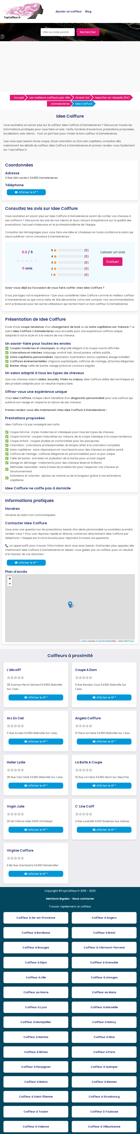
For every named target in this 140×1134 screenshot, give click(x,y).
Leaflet (84, 641)
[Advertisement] (70, 67)
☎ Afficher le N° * (26, 192)
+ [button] (10, 579)
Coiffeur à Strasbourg (104, 1097)
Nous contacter (83, 899)
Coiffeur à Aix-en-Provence (35, 918)
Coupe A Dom (86, 670)
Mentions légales (57, 899)
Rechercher (88, 32)
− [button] (10, 584)
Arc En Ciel (15, 718)
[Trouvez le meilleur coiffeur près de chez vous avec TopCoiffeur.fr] (23, 17)
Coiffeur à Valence (36, 1127)
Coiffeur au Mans (104, 992)
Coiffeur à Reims (36, 1082)
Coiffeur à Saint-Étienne (36, 1097)
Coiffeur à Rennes (104, 1082)
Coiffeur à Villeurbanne (104, 1127)
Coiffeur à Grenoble (104, 962)
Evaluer (112, 261)
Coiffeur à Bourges (36, 947)
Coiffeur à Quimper (104, 1067)
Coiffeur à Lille (36, 977)
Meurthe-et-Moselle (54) (112, 98)
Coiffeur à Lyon (36, 1007)
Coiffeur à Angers (104, 918)
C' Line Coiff (84, 806)
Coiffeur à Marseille (104, 1007)
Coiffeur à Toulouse (104, 1112)
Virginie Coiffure (20, 850)
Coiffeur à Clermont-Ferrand (104, 947)
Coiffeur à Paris (104, 1052)
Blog (88, 11)
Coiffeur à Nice (104, 1037)
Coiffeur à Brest (104, 933)
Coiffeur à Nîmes (36, 1052)
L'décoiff (14, 670)
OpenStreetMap (104, 641)
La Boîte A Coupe (88, 762)
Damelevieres (60, 104)
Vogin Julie (15, 806)
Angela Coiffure (88, 718)
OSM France (128, 641)
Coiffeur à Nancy (104, 1022)
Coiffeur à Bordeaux (36, 933)
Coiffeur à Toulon (36, 1112)
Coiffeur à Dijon (36, 962)
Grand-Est (82, 98)
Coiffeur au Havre (35, 992)
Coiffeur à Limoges (104, 977)
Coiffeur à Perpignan (36, 1067)
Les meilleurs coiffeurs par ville (49, 98)
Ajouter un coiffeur (68, 11)
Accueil (19, 98)
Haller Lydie (16, 762)
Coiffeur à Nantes (35, 1037)
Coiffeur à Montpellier (35, 1022)
